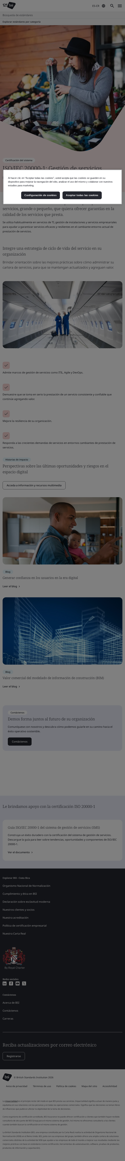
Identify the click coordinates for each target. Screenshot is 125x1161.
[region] (62, 187)
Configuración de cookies (40, 195)
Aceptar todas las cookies (82, 195)
